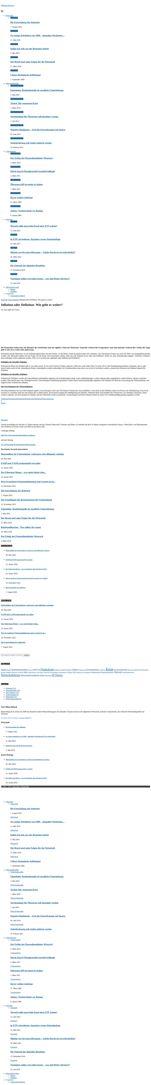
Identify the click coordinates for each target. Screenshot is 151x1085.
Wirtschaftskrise (48, 399)
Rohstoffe (8, 672)
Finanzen (9, 219)
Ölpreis (59, 675)
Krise (25, 399)
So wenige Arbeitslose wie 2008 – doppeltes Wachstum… (37, 35)
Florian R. (4, 420)
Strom (41, 672)
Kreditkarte (102, 670)
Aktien (4, 669)
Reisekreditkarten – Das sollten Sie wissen (21, 527)
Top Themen (12, 693)
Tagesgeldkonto (54, 672)
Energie (30, 670)
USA (74, 672)
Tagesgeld (46, 672)
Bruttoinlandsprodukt (19, 670)
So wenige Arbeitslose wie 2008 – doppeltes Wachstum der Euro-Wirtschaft (30, 736)
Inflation (13, 292)
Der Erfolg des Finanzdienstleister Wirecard (31, 158)
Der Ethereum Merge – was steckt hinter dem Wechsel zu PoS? (26, 569)
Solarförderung (32, 672)
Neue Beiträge (13, 300)
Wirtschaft (9, 16)
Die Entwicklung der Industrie (25, 22)
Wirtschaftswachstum (30, 675)
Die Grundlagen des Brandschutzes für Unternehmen (26, 500)
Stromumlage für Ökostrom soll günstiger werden (34, 116)
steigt (38, 672)
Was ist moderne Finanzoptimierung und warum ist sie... (28, 481)
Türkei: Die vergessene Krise (24, 103)
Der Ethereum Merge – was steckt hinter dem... (23, 472)
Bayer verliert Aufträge (21, 197)
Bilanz (12, 289)
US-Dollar (69, 672)
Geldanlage (57, 670)
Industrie (69, 670)
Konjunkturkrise (93, 670)
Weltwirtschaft (95, 672)
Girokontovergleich (17, 296)
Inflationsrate (82, 670)
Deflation (4, 399)
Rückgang (14, 672)
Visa (83, 672)
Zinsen (42, 675)
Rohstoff (3, 672)
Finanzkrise (12, 399)
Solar (25, 672)
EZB (38, 670)
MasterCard (131, 670)
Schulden (20, 672)
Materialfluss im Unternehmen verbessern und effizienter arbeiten (32, 454)
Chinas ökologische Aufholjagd (25, 75)
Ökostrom (48, 675)
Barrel (9, 670)
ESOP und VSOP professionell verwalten (20, 463)
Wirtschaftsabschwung (128, 672)
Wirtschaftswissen (12, 287)
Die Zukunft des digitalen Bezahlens (27, 265)
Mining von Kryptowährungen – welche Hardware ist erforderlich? (43, 252)
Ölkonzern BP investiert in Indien (26, 184)
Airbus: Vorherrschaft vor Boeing (26, 211)
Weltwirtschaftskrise (34, 399)
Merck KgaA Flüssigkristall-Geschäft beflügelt (32, 171)
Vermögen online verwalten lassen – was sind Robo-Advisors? (40, 278)
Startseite (4, 300)
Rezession (145, 670)
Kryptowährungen (120, 670)
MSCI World (138, 670)
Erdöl (35, 670)
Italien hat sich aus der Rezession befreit (29, 48)
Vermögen (79, 672)
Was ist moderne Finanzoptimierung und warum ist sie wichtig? (27, 578)
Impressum (16, 786)
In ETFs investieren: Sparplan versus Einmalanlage (35, 239)
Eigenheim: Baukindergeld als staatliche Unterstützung (36, 90)
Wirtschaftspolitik (12, 84)
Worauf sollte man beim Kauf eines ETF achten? (33, 226)
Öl (53, 675)
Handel (63, 670)
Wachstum (87, 672)
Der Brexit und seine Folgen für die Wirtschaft (32, 62)
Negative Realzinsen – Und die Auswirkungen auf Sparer (37, 129)
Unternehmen (11, 151)
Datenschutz (25, 786)
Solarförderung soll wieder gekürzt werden (31, 143)
